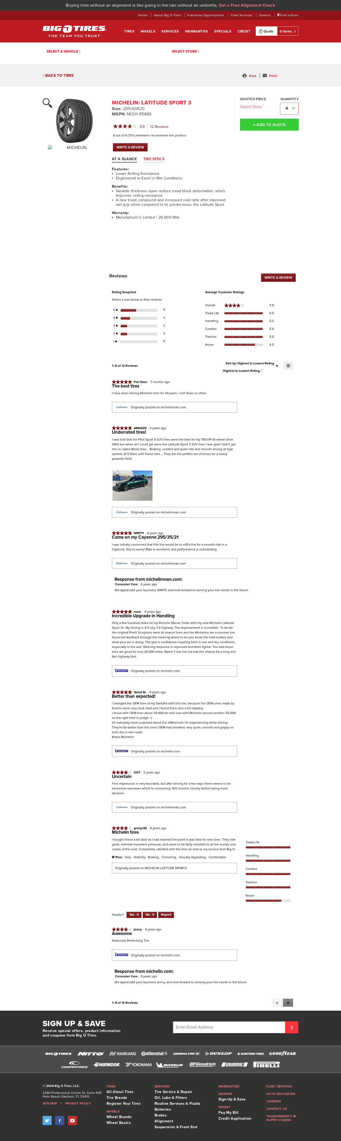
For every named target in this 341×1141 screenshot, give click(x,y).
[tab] (127, 159)
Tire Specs (153, 159)
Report (166, 915)
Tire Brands (117, 1097)
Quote (268, 31)
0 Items (286, 31)
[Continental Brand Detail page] (154, 1054)
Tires (129, 31)
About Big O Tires (168, 15)
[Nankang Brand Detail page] (123, 1054)
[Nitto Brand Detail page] (91, 1054)
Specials (223, 31)
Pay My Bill (228, 1112)
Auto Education (280, 1094)
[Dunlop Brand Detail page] (218, 1054)
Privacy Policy (78, 1103)
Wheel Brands (119, 1117)
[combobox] (289, 109)
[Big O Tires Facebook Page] (59, 1120)
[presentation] (132, 486)
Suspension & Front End (176, 1127)
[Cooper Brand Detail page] (75, 1064)
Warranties (197, 31)
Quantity (290, 99)
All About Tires (120, 1092)
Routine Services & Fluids (177, 1103)
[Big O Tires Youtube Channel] (72, 1120)
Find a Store (288, 15)
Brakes (161, 1115)
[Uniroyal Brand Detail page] (234, 1064)
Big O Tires (75, 31)
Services (170, 31)
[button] (249, 76)
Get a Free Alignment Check (247, 5)
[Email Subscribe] (291, 1027)
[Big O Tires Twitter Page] (47, 1120)
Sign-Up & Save (232, 1099)
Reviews (161, 127)
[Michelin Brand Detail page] (170, 1064)
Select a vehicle (63, 51)
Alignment (164, 1121)
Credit (244, 31)
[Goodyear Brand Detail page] (282, 1054)
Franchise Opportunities (206, 15)
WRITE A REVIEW (132, 148)
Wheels (148, 31)
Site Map (50, 1103)
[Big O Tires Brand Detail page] (59, 1054)
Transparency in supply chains (281, 1118)
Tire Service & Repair (173, 1092)
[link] (125, 127)
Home (143, 15)
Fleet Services (242, 15)
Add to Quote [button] (270, 125)
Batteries (163, 1109)
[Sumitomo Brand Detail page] (250, 1054)
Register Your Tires (124, 1103)
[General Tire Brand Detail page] (186, 1054)
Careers (265, 15)
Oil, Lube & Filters (171, 1097)
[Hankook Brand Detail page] (107, 1064)
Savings (225, 1094)
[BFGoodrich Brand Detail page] (202, 1064)
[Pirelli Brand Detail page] (266, 1064)
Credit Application (234, 1118)
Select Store (185, 51)
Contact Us (276, 1109)
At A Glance (124, 159)
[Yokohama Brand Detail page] (139, 1064)
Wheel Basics (119, 1122)
